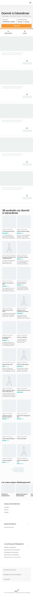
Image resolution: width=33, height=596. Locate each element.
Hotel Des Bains (21, 283)
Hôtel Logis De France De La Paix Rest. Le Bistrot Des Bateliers (8, 391)
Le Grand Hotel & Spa (8, 231)
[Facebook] (13, 585)
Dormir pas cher (9, 527)
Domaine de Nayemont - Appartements (9, 257)
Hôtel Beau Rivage (22, 257)
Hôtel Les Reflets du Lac (23, 461)
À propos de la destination (12, 504)
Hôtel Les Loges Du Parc (7, 283)
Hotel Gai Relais (21, 438)
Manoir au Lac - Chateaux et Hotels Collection (22, 311)
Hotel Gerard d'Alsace (8, 438)
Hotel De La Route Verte (7, 311)
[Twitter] (16, 585)
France (6, 509)
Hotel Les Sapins (7, 460)
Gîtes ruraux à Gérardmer (11, 554)
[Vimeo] (18, 585)
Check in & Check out (22, 19)
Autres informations (10, 524)
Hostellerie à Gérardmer (11, 552)
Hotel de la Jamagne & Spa (23, 416)
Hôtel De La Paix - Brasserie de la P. (7, 416)
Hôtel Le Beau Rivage (23, 231)
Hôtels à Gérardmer (5, 495)
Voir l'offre (27, 63)
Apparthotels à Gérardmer (21, 495)
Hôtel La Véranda (22, 337)
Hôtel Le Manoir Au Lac (23, 390)
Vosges (6, 512)
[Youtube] (20, 585)
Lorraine (6, 507)
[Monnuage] (6, 3)
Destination (5, 19)
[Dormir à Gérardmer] (21, 470)
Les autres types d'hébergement (14, 544)
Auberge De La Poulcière (6, 338)
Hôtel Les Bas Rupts (23, 364)
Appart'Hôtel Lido (7, 364)
